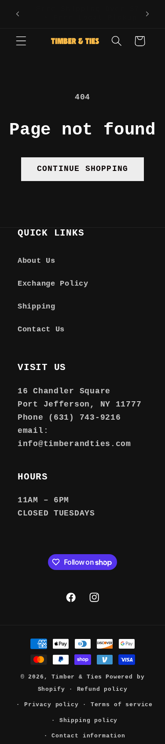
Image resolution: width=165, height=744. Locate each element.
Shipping (36, 306)
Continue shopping (82, 168)
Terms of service (122, 704)
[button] (21, 41)
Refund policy (102, 689)
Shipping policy (88, 720)
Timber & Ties (76, 677)
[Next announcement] (147, 14)
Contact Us (41, 329)
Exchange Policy (53, 283)
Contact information (88, 736)
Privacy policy (51, 704)
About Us (36, 261)
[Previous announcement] (17, 14)
